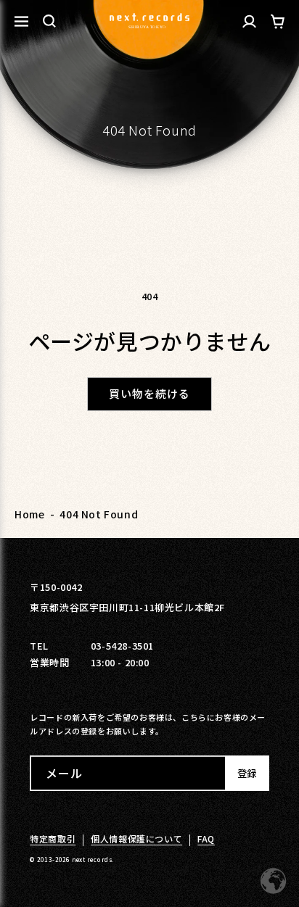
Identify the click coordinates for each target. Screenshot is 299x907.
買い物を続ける (149, 393)
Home (29, 514)
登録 (246, 773)
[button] (49, 21)
